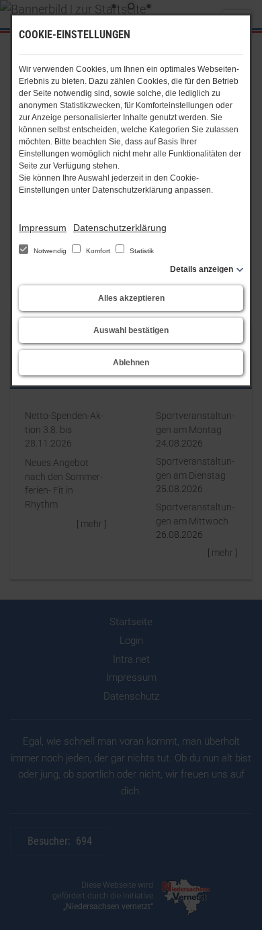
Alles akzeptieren (131, 298)
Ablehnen (131, 362)
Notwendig (50, 250)
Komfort (98, 250)
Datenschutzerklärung (120, 227)
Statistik (141, 250)
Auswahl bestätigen (131, 330)
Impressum (43, 227)
